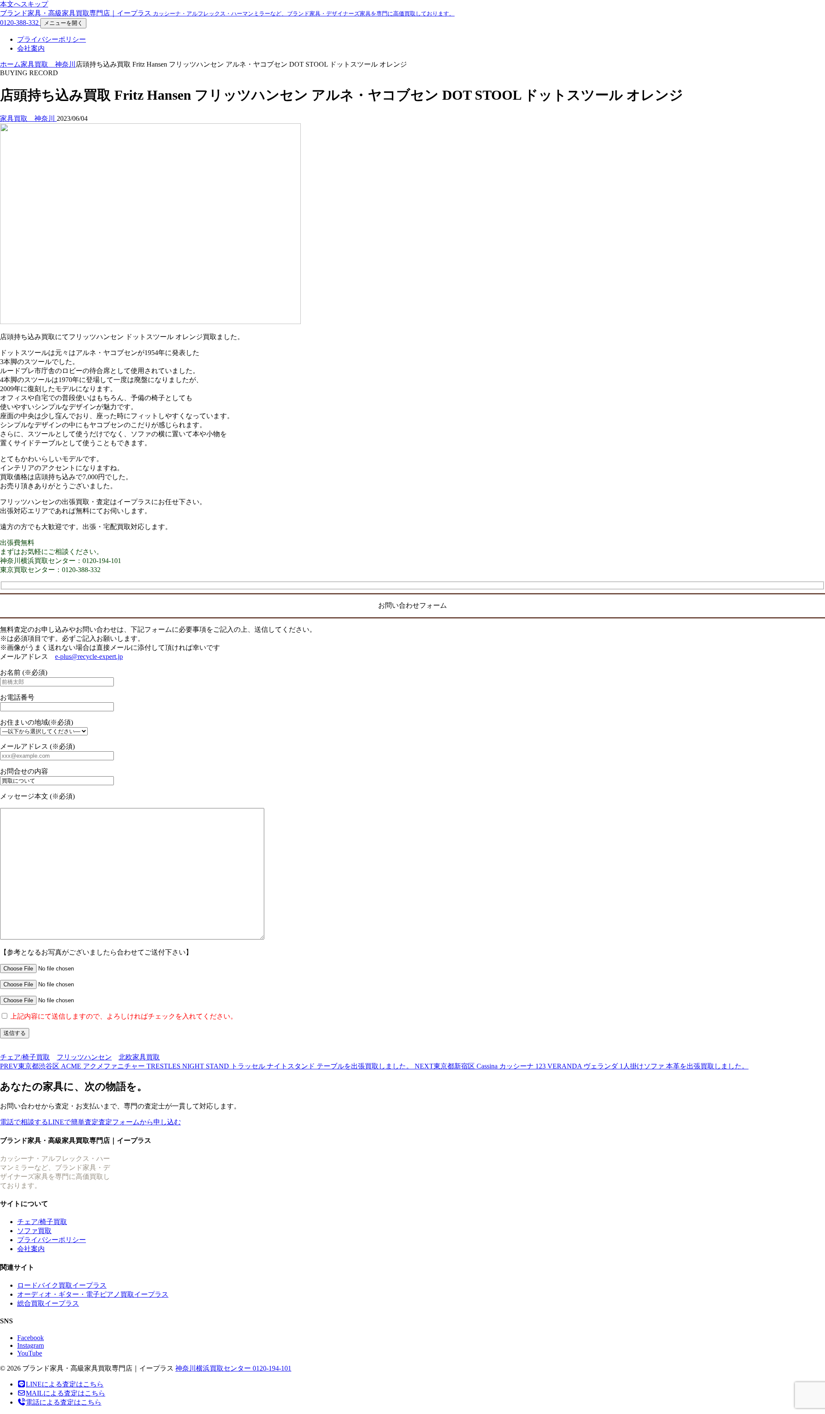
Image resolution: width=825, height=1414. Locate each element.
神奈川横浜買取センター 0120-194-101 (233, 1368)
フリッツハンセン (84, 1057)
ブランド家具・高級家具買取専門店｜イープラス (227, 13)
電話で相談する (24, 1122)
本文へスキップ (24, 4)
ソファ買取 (34, 1230)
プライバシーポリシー (51, 39)
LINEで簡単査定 (73, 1122)
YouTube (29, 1353)
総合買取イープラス (48, 1303)
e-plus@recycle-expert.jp (89, 656)
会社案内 (31, 48)
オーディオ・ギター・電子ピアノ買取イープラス (92, 1294)
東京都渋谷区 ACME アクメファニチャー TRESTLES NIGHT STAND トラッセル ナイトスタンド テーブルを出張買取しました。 (207, 1066)
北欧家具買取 (139, 1057)
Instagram (30, 1345)
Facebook (30, 1337)
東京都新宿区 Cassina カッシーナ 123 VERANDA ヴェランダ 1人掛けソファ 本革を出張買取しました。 (582, 1066)
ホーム (10, 64)
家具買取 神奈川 (48, 64)
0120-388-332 (20, 22)
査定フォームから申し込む (139, 1122)
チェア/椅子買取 (25, 1057)
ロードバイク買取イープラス (62, 1285)
